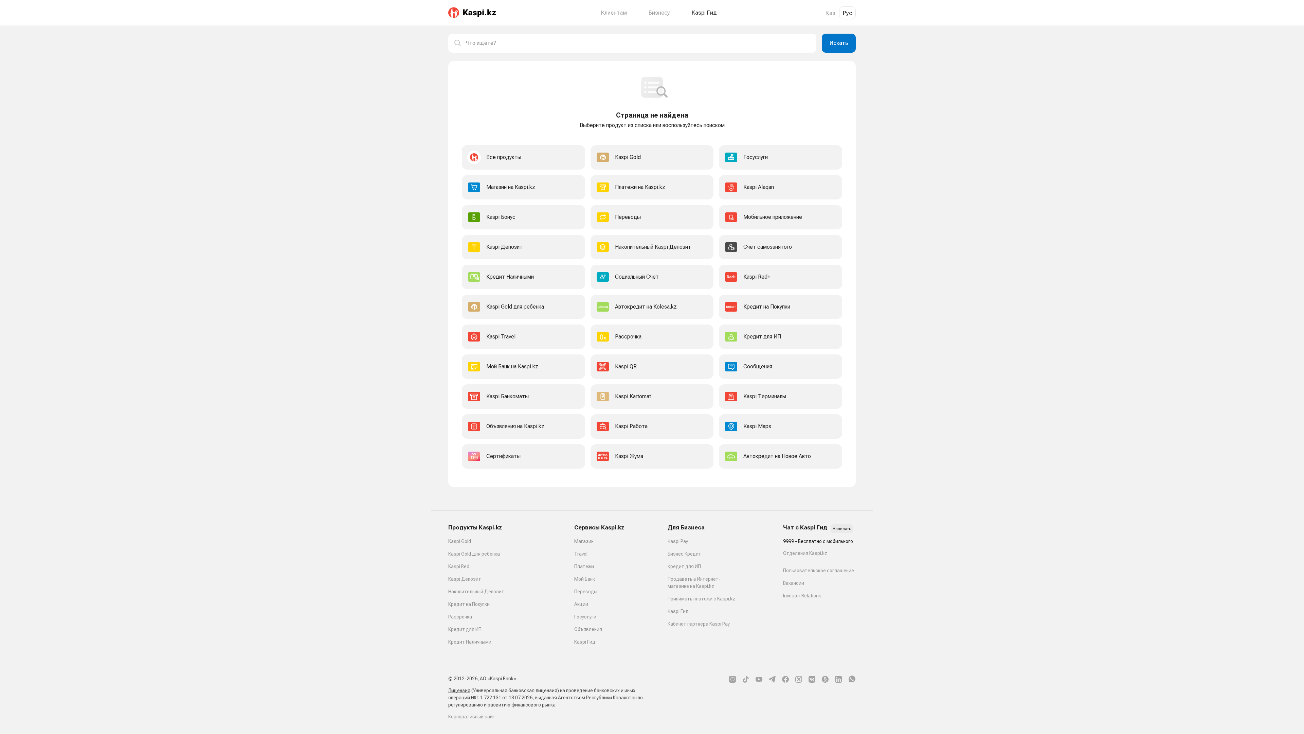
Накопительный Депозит (476, 591)
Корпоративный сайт (471, 716)
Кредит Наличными (469, 642)
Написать (842, 528)
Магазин (584, 541)
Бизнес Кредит (684, 554)
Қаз (830, 13)
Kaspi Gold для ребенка (474, 554)
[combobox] (638, 43)
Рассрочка (460, 616)
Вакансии (793, 583)
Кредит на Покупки (469, 604)
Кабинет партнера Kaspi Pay (699, 624)
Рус (847, 13)
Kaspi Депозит (464, 579)
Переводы (585, 591)
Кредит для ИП (465, 629)
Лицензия (459, 690)
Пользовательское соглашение (818, 570)
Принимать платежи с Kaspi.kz (701, 598)
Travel (580, 554)
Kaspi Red (458, 566)
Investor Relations (802, 595)
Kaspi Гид (584, 642)
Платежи (584, 566)
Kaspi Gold (459, 541)
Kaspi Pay (678, 541)
